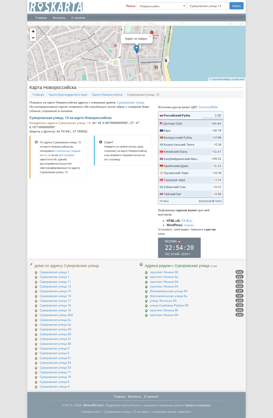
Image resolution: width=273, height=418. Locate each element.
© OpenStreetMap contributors (227, 79)
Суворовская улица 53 (55, 362)
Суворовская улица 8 (54, 381)
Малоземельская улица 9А (168, 291)
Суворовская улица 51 (55, 358)
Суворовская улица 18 (55, 305)
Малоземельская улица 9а (168, 296)
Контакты (59, 17)
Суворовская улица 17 (55, 300)
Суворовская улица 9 (54, 386)
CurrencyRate (208, 107)
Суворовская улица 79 (55, 377)
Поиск (130, 6)
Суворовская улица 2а (55, 319)
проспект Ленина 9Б (164, 272)
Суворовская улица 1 (54, 272)
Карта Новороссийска (107, 94)
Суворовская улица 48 (55, 343)
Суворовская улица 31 (55, 338)
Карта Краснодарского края (68, 94)
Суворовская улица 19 (55, 310)
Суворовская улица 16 (55, 296)
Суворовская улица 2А (55, 329)
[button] (136, 49)
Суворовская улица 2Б (55, 334)
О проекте (78, 17)
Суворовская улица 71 (55, 372)
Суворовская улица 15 (55, 291)
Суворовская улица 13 (55, 286)
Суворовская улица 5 (54, 348)
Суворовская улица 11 (55, 281)
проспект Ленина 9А (164, 281)
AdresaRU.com (93, 405)
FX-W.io (186, 220)
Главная (41, 17)
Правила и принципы (198, 405)
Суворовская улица (130, 102)
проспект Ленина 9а (164, 276)
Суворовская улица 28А (56, 315)
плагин (189, 225)
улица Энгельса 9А (163, 300)
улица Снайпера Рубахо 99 (169, 305)
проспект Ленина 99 (164, 310)
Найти (236, 6)
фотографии (66, 155)
